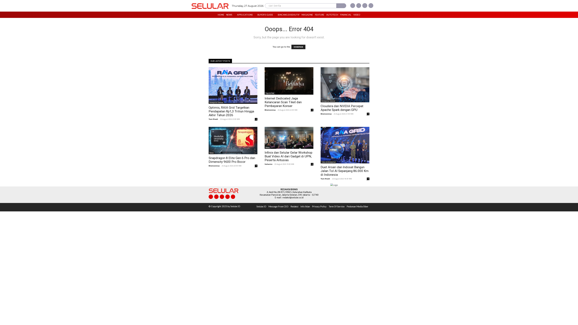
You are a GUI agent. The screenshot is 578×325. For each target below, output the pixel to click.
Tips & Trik (270, 93)
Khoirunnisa (270, 110)
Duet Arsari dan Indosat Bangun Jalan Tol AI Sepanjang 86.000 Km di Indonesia (344, 170)
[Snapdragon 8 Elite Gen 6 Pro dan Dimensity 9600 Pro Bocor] (233, 140)
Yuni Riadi (213, 119)
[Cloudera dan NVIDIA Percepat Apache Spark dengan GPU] (345, 84)
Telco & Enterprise (329, 162)
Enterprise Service (216, 102)
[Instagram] (358, 5)
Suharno (268, 164)
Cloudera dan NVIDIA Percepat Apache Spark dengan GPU (342, 108)
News (212, 153)
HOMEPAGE (298, 47)
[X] (364, 5)
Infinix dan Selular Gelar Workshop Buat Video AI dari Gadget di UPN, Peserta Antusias (288, 156)
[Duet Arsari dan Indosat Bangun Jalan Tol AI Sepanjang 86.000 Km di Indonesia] (345, 145)
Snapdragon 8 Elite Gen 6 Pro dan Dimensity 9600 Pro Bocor (232, 160)
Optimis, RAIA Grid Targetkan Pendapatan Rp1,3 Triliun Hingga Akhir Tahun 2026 (231, 111)
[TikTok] (222, 197)
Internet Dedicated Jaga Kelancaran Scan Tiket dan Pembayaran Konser (283, 102)
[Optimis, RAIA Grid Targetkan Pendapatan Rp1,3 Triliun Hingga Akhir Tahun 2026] (233, 85)
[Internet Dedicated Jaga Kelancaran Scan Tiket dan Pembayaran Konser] (289, 81)
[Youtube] (370, 5)
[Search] (341, 5)
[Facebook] (352, 5)
